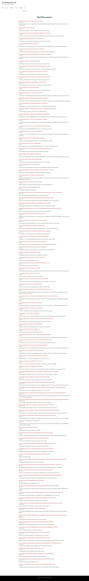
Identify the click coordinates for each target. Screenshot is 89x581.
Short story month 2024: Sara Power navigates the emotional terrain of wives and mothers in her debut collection (39, 485)
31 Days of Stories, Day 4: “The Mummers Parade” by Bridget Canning (31, 350)
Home (3, 7)
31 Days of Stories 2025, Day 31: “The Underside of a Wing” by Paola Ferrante (32, 220)
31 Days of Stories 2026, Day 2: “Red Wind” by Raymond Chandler (30, 181)
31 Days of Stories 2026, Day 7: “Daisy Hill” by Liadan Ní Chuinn (30, 153)
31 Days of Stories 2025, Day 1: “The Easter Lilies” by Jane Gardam (30, 366)
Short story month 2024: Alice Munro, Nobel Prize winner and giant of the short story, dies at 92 (36, 469)
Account (11, 7)
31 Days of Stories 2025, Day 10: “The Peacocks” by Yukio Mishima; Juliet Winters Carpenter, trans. (36, 318)
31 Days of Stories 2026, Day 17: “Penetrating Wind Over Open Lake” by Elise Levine (33, 98)
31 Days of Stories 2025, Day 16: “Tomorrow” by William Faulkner (30, 283)
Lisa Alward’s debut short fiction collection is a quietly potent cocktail (31, 548)
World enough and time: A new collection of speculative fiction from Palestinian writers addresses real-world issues (39, 410)
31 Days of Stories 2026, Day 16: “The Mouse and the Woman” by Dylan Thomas (33, 103)
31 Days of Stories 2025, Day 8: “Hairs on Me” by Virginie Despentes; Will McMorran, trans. (35, 334)
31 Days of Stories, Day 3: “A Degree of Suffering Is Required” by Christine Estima (33, 355)
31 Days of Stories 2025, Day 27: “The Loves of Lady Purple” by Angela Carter (33, 241)
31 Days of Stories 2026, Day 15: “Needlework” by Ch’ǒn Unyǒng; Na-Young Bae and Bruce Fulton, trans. (37, 108)
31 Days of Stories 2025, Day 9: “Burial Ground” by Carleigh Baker (30, 323)
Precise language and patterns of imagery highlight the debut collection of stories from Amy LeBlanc (36, 558)
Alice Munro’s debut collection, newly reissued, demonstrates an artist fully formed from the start (36, 432)
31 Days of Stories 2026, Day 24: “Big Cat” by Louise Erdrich (29, 60)
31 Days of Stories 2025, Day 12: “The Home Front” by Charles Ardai (31, 307)
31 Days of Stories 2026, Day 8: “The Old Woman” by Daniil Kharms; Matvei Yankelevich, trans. (35, 148)
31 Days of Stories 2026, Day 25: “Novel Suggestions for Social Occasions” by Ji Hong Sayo (35, 54)
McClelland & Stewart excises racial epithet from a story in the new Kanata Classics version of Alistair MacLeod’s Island (40, 208)
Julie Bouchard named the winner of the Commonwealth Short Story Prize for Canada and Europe (36, 448)
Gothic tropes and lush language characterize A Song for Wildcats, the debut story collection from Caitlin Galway (39, 371)
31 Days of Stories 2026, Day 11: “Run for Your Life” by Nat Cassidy (31, 131)
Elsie (44, 577)
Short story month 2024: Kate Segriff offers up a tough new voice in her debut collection (34, 453)
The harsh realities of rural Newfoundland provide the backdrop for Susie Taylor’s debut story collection (37, 415)
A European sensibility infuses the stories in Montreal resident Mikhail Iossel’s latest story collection (36, 197)
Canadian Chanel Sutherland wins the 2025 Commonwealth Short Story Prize (32, 213)
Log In (16, 7)
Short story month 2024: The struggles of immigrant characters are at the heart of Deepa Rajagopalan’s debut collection (40, 475)
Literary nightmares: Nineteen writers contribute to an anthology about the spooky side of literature (36, 404)
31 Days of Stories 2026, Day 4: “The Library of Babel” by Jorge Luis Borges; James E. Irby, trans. (36, 169)
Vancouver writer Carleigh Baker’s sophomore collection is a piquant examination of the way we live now (37, 497)
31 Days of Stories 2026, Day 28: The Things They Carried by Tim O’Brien (32, 38)
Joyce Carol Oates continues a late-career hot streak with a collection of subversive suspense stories (37, 382)
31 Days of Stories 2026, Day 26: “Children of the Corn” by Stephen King (31, 48)
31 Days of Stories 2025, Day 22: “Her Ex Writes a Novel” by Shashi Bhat (31, 257)
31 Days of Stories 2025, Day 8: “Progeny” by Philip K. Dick (29, 329)
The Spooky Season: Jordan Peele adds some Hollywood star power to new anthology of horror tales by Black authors (40, 542)
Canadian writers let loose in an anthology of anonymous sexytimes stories (32, 508)
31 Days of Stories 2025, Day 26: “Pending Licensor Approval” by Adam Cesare (33, 246)
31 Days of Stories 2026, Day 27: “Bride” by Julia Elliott (28, 43)
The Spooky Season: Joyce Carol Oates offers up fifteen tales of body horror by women (34, 537)
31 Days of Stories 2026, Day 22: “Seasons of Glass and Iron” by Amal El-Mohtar (33, 71)
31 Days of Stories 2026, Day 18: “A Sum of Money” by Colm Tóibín (31, 92)
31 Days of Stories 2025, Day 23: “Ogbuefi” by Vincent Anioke (30, 252)
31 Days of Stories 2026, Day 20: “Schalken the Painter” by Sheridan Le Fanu (32, 82)
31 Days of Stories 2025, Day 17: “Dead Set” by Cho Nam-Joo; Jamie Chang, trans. (33, 278)
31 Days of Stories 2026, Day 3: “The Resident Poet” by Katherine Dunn (31, 175)
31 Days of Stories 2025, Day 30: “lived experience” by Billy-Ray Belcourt (31, 225)
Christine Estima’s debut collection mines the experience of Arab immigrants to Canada (34, 532)
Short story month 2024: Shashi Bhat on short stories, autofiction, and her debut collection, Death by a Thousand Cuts (40, 464)
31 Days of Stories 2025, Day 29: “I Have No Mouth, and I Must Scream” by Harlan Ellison (35, 230)
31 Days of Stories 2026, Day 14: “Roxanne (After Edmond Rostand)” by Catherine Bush (34, 113)
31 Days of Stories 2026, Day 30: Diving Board (27, 27)
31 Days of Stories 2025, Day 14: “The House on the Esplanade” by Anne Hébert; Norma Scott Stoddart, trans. (38, 295)
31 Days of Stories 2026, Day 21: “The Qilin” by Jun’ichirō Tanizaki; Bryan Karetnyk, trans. (35, 76)
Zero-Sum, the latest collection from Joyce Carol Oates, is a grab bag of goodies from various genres (37, 564)
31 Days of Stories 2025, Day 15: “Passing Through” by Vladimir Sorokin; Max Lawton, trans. (35, 289)
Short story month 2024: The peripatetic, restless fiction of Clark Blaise (31, 480)
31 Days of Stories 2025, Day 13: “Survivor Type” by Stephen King (30, 302)
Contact (20, 7)
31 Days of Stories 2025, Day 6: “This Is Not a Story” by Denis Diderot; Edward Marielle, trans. (35, 339)
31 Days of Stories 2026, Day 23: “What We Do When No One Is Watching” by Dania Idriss (35, 66)
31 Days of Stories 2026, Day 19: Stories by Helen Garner (29, 87)
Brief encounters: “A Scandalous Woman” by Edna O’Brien (29, 420)
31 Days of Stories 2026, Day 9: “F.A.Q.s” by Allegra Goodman (30, 143)
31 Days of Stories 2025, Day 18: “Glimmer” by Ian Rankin (29, 273)
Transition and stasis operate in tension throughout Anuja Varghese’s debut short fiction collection (36, 521)
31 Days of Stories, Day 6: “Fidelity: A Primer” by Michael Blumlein (30, 159)
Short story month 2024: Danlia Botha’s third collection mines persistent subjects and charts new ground (37, 443)
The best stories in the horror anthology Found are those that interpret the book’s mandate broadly (36, 553)
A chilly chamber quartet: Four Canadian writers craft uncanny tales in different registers (34, 376)
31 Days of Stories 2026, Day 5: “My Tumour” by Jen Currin (29, 164)
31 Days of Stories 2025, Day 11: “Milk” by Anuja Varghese (29, 313)
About (7, 7)
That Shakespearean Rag (9, 2)
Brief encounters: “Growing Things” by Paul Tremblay (28, 427)
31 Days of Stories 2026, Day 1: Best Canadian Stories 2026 (29, 187)
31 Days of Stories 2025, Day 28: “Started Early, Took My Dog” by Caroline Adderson (34, 236)
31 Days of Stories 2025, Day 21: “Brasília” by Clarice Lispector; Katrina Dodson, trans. (34, 262)
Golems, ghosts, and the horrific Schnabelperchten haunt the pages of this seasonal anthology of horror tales (38, 527)
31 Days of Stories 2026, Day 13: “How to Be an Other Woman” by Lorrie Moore (33, 119)
